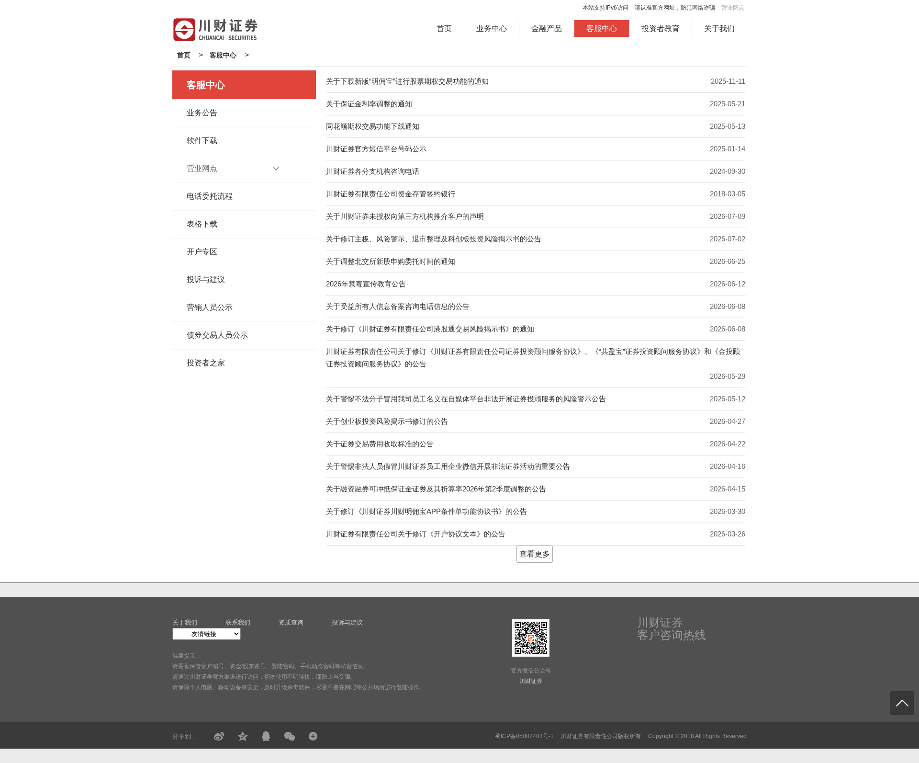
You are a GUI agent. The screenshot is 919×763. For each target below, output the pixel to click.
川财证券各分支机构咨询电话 (372, 171)
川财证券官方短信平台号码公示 (376, 149)
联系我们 (237, 622)
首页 (444, 28)
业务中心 (491, 28)
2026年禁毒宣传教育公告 (366, 284)
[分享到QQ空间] (242, 736)
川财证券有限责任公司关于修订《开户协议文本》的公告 (415, 534)
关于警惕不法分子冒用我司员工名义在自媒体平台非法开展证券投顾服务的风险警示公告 (466, 399)
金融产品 (546, 28)
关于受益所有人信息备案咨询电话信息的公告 (398, 306)
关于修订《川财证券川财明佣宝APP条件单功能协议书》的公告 (426, 511)
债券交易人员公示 (217, 335)
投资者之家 (206, 363)
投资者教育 (660, 28)
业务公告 (202, 113)
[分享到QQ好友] (266, 736)
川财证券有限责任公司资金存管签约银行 (390, 194)
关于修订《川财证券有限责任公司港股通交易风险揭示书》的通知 (430, 329)
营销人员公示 (210, 307)
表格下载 (202, 224)
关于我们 (719, 28)
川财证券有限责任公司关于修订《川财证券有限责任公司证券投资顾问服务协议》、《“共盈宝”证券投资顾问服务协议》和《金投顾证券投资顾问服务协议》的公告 (533, 357)
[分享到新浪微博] (219, 736)
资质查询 (291, 622)
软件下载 (202, 141)
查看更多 (534, 554)
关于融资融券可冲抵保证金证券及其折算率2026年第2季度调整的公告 (436, 489)
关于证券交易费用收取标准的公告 (380, 444)
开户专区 (202, 252)
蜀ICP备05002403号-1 (524, 736)
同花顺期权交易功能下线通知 (372, 126)
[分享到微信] (289, 736)
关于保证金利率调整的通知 (369, 104)
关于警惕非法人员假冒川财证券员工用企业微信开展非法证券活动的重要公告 (448, 466)
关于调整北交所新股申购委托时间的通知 (390, 261)
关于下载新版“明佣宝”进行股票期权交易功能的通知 (407, 81)
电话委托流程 (210, 196)
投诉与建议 (206, 279)
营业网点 (732, 7)
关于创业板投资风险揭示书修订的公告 (387, 421)
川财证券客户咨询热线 (671, 628)
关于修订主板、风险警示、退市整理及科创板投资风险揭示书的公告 (433, 239)
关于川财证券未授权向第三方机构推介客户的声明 (405, 216)
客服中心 (601, 28)
